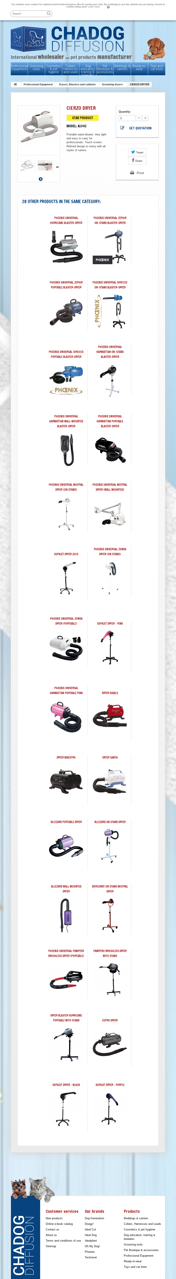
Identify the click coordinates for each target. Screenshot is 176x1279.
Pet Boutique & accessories (105, 69)
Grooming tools (36, 67)
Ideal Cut (90, 1229)
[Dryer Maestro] (66, 781)
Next (40, 179)
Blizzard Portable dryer (66, 822)
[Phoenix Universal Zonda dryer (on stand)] (110, 578)
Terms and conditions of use (63, 1240)
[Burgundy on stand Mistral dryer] (110, 915)
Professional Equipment (19, 67)
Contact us (52, 1229)
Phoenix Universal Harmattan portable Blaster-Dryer (110, 421)
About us (51, 1235)
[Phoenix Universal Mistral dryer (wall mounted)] (110, 513)
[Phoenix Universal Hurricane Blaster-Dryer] (66, 247)
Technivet (91, 1257)
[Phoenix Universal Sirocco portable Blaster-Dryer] (66, 381)
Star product (82, 118)
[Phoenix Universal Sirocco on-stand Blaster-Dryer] (110, 311)
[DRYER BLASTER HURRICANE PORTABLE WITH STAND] (66, 1044)
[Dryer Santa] (110, 781)
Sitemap (51, 1246)
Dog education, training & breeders (88, 70)
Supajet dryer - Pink (110, 624)
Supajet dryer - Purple (110, 1085)
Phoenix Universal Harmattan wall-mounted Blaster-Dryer (66, 421)
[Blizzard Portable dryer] (66, 846)
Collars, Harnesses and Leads (71, 69)
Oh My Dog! (92, 1246)
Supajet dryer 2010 (66, 554)
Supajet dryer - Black (66, 1085)
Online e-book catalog (59, 1223)
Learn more (94, 6)
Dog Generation (94, 1218)
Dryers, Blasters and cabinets (77, 84)
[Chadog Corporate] (88, 39)
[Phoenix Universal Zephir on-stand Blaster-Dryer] (110, 247)
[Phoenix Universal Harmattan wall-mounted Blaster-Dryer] (66, 450)
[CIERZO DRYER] (27, 165)
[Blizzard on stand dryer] (110, 846)
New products (54, 1218)
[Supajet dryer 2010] (66, 578)
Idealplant (91, 1240)
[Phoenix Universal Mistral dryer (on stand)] (66, 513)
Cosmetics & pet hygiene (53, 69)
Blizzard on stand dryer (110, 822)
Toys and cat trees (156, 67)
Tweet (139, 152)
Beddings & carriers (122, 67)
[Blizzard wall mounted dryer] (66, 915)
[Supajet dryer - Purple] (110, 1109)
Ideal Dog (91, 1235)
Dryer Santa (110, 757)
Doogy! (89, 1223)
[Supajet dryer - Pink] (110, 647)
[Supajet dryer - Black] (66, 1109)
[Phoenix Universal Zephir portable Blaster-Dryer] (66, 311)
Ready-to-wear (139, 67)
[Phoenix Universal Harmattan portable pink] (66, 717)
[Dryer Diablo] (110, 717)
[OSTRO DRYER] (110, 1044)
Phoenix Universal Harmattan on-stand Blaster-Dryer (110, 352)
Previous (37, 179)
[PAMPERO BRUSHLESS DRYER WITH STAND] (110, 980)
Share (138, 161)
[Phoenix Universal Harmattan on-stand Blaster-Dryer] (110, 381)
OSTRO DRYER (110, 1020)
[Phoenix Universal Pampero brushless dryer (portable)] (66, 980)
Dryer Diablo (110, 693)
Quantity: (125, 111)
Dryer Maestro (66, 757)
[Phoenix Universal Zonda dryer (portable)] (66, 647)
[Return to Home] (15, 84)
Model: (72, 126)
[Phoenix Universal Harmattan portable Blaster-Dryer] (110, 450)
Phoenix (90, 1251)
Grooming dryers (112, 84)
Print (140, 173)
